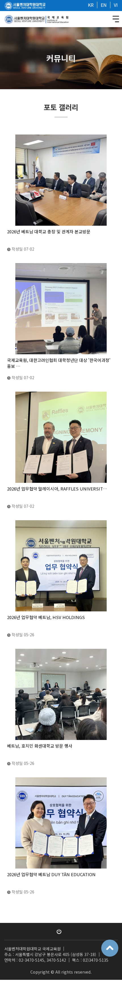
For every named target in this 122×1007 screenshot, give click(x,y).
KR (91, 4)
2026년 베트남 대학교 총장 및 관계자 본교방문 (49, 231)
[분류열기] (115, 19)
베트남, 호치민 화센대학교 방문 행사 (39, 746)
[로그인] (59, 931)
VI (116, 4)
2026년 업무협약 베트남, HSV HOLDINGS (46, 617)
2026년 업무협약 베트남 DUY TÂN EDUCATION (51, 874)
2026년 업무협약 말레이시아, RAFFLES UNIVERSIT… (57, 489)
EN (104, 4)
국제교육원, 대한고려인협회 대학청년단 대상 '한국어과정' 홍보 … (58, 363)
